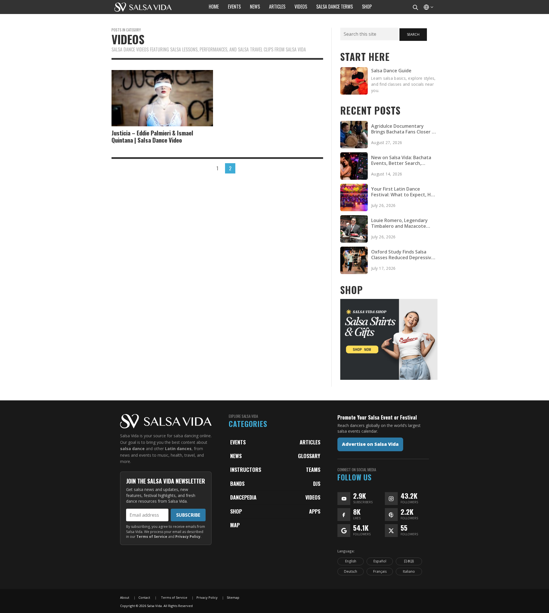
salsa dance (132, 448)
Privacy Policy (187, 536)
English (350, 561)
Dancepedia (243, 497)
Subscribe (188, 515)
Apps (314, 511)
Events (238, 442)
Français (380, 571)
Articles (310, 442)
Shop (236, 511)
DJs (316, 483)
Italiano (409, 571)
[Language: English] (428, 7)
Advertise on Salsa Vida (370, 444)
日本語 (409, 561)
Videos (312, 497)
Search (413, 34)
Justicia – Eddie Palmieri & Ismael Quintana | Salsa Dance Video (152, 136)
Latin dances (178, 448)
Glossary (309, 456)
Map (235, 525)
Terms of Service (151, 536)
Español (379, 561)
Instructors (245, 469)
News (236, 456)
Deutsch (350, 571)
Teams (313, 469)
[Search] (415, 7)
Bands (237, 483)
